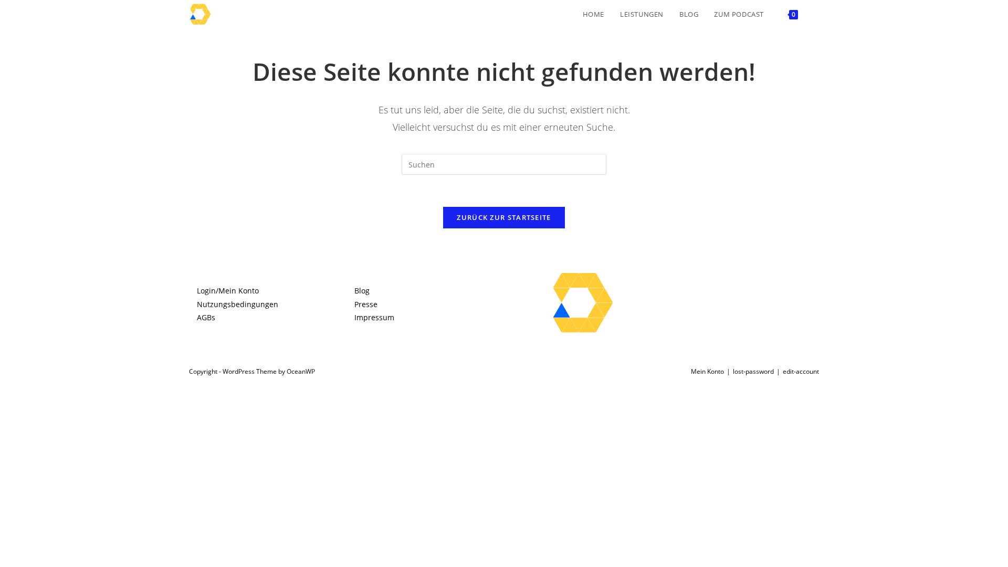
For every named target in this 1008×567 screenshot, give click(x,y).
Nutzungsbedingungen (237, 304)
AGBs (206, 317)
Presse (365, 304)
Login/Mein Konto (228, 291)
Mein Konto (707, 371)
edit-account (801, 371)
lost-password (753, 371)
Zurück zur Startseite (504, 217)
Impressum (374, 317)
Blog (362, 291)
